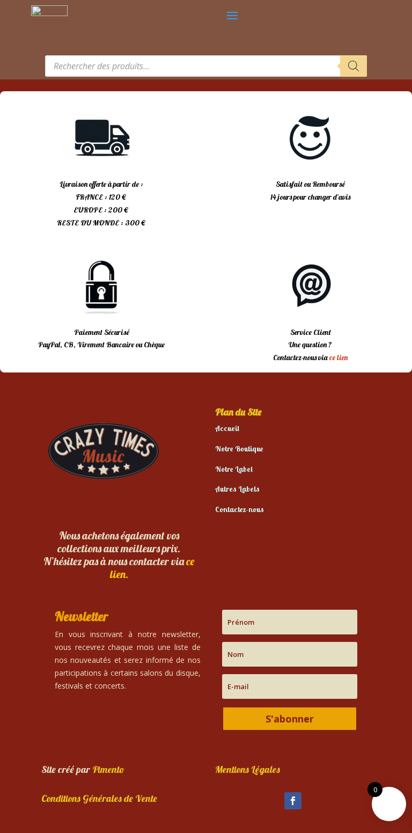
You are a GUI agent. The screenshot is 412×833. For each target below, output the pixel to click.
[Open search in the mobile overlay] (206, 66)
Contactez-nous (239, 509)
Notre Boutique (239, 449)
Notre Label (234, 469)
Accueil (227, 428)
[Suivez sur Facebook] (292, 800)
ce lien (338, 357)
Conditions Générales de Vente (99, 798)
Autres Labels (237, 489)
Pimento (108, 769)
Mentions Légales (247, 769)
